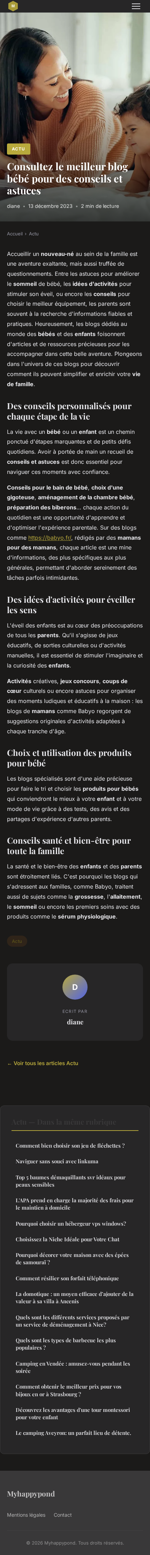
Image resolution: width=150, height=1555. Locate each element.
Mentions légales (26, 1515)
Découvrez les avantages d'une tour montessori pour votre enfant (73, 1413)
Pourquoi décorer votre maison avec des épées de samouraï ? (72, 1258)
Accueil (15, 233)
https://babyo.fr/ (49, 537)
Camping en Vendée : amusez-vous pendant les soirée (73, 1367)
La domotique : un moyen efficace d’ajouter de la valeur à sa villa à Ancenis (75, 1297)
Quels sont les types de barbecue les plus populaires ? (66, 1344)
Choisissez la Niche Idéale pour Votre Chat (67, 1239)
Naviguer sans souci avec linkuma (57, 1161)
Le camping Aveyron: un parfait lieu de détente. (73, 1432)
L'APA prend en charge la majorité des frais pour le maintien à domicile (75, 1204)
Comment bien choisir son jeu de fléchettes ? (70, 1145)
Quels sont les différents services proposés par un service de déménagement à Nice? (72, 1321)
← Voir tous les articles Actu (42, 1063)
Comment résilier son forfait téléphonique (67, 1278)
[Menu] (136, 6)
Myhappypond (31, 1493)
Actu (18, 148)
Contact (63, 1515)
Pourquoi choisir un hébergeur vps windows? (71, 1223)
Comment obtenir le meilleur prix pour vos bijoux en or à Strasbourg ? (68, 1390)
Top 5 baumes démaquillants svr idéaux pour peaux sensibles (71, 1181)
